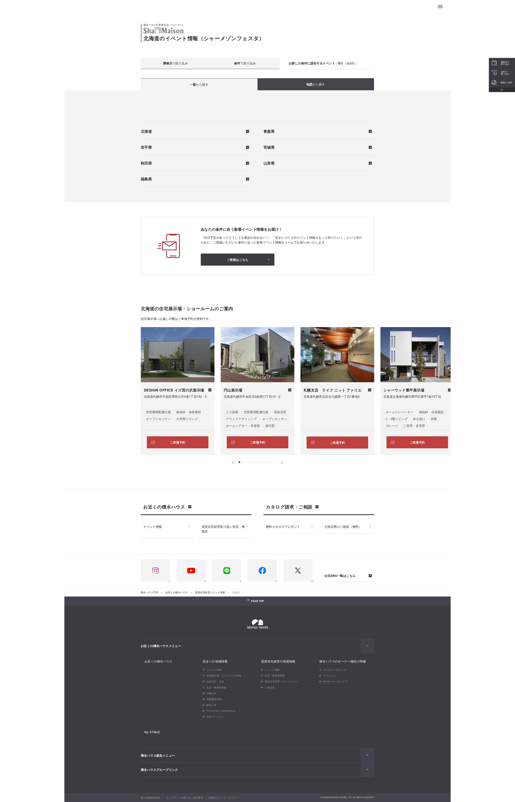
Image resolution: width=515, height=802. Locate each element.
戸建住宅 (211, 693)
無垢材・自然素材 (188, 412)
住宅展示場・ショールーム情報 (223, 675)
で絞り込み (175, 63)
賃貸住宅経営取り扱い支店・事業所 (223, 528)
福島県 (146, 179)
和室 (434, 419)
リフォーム (329, 675)
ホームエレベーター (400, 412)
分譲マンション (215, 716)
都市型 (270, 425)
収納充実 (280, 412)
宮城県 (269, 147)
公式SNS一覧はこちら (339, 576)
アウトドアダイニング (241, 419)
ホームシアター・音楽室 (243, 425)
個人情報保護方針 (151, 797)
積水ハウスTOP (149, 592)
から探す (199, 84)
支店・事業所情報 (216, 687)
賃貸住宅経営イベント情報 (210, 592)
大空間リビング (187, 419)
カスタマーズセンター (335, 669)
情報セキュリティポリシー (224, 797)
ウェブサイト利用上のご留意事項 (184, 797)
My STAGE (152, 732)
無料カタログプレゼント (283, 526)
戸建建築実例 (213, 699)
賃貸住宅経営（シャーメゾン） (282, 681)
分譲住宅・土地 (215, 681)
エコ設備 (232, 412)
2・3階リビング (397, 419)
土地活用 (270, 687)
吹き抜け (419, 419)
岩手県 (146, 147)
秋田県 (146, 163)
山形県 (269, 163)
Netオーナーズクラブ (335, 681)
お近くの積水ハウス (164, 506)
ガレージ (392, 425)
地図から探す (507, 82)
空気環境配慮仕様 (158, 412)
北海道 (146, 131)
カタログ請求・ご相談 (289, 506)
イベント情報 (152, 526)
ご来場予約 (177, 442)
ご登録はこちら (237, 259)
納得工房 (211, 704)
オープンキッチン (158, 419)
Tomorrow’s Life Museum (221, 710)
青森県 (269, 131)
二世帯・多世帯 (414, 425)
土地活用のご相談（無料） (343, 526)
